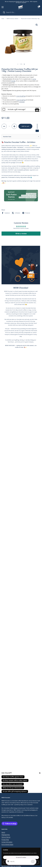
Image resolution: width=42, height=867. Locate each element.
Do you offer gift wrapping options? (15, 791)
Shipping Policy (6, 834)
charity (34, 79)
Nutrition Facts (7, 136)
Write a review (21, 233)
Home (3, 18)
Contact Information (7, 842)
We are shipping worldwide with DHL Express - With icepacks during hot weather (21, 2)
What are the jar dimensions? (13, 788)
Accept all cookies (21, 857)
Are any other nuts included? (13, 784)
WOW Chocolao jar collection (12, 18)
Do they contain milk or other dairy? (15, 780)
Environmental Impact (7, 844)
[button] (38, 7)
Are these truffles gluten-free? (13, 777)
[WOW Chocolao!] (20, 7)
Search (3, 832)
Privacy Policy (5, 839)
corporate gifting (20, 96)
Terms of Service (6, 837)
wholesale (22, 102)
